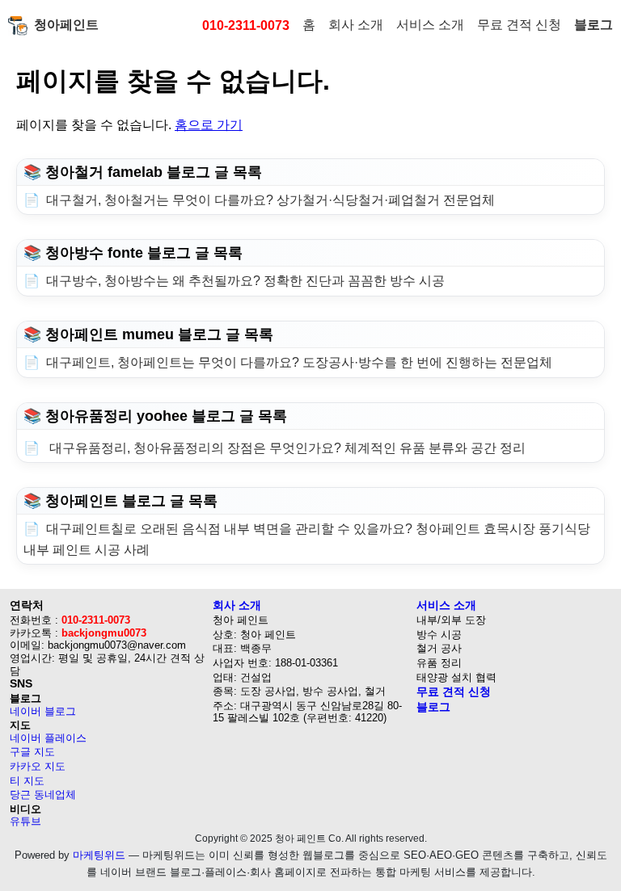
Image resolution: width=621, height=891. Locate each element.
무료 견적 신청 (519, 25)
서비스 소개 (430, 25)
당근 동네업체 (43, 794)
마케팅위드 (99, 855)
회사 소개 (355, 25)
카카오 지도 (37, 766)
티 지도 (27, 781)
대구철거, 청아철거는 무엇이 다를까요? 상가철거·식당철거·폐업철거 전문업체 (270, 200)
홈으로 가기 (209, 125)
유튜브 (25, 821)
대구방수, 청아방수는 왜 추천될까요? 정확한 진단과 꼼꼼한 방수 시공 (245, 281)
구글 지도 (32, 752)
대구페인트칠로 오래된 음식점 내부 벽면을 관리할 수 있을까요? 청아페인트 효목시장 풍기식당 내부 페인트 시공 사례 (306, 539)
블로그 (593, 25)
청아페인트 (66, 25)
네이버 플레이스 (48, 738)
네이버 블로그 (43, 711)
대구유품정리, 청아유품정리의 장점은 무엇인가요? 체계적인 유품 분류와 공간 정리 (286, 448)
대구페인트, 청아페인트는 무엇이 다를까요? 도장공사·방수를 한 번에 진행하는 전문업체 (299, 362)
